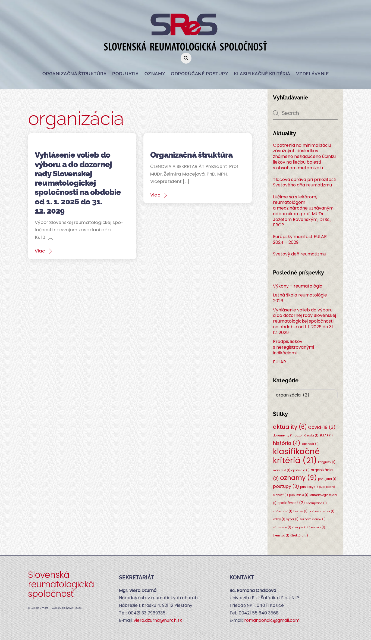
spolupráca (316, 503)
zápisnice (282, 527)
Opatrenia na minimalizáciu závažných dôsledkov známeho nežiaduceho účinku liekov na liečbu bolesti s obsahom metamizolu (304, 157)
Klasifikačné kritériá (262, 73)
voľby (279, 519)
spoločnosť (291, 502)
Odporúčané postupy (199, 73)
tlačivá (300, 511)
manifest (281, 470)
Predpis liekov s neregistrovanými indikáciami (293, 347)
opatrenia (300, 470)
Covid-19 (321, 427)
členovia (317, 527)
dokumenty (283, 435)
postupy (286, 486)
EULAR (279, 362)
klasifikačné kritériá (296, 456)
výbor (292, 519)
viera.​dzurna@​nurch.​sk (158, 620)
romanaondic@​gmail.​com (272, 620)
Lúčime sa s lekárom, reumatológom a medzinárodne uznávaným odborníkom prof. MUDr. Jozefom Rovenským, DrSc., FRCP (303, 211)
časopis (300, 527)
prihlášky (309, 487)
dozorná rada (306, 435)
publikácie (298, 495)
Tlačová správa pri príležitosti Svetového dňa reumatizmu (304, 182)
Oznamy (154, 73)
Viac (40, 251)
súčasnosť (282, 511)
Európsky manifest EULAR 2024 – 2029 (300, 239)
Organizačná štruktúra (74, 73)
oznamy (298, 477)
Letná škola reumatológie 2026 (300, 298)
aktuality (290, 427)
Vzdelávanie (312, 73)
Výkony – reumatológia (297, 286)
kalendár (310, 444)
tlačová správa (321, 511)
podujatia (327, 479)
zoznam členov (313, 519)
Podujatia (125, 73)
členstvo (281, 535)
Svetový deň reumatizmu (299, 254)
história (286, 443)
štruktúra (299, 535)
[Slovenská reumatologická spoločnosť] (185, 46)
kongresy (326, 462)
